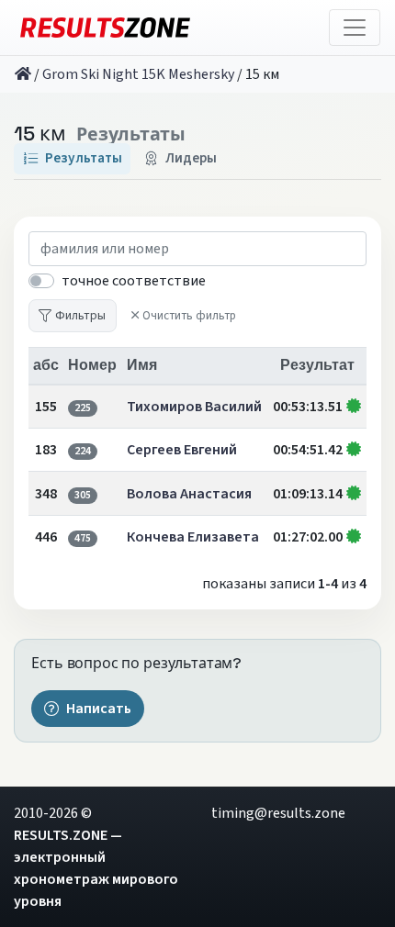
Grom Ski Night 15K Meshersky (138, 74)
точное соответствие (134, 281)
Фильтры (80, 315)
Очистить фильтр (189, 315)
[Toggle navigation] (354, 27)
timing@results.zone (278, 813)
